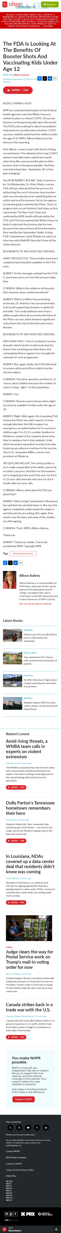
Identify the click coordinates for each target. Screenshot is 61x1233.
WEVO (9, 1195)
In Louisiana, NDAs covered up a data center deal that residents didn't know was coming (30, 864)
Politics (9, 947)
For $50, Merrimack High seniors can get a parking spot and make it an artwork (40, 683)
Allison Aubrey (21, 75)
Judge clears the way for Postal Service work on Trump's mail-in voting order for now (29, 959)
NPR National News (23, 553)
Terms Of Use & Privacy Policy (20, 1170)
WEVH (9, 1188)
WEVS (9, 1200)
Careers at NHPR (14, 1164)
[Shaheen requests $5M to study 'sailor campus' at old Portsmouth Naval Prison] (12, 703)
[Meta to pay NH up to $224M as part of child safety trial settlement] (12, 635)
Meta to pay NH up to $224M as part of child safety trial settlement (40, 637)
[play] (4, 1229)
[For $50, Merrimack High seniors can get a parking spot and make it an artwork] (12, 680)
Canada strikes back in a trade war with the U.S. (29, 1007)
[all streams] (57, 1229)
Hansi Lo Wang (13, 974)
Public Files (11, 1176)
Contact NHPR (13, 1151)
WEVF (9, 1186)
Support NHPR (23, 1099)
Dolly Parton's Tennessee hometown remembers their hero (30, 808)
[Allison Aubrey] (9, 580)
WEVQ (9, 1198)
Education (28, 675)
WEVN (9, 1193)
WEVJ (8, 1191)
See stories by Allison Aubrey (35, 603)
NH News (28, 630)
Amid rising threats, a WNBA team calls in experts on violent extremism (27, 748)
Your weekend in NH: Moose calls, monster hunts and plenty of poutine (40, 660)
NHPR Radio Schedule (16, 1157)
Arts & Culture (30, 652)
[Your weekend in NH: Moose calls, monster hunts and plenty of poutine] (12, 658)
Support (51, 4)
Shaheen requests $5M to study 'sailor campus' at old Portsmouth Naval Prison (41, 705)
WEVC (9, 1183)
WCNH (9, 1181)
